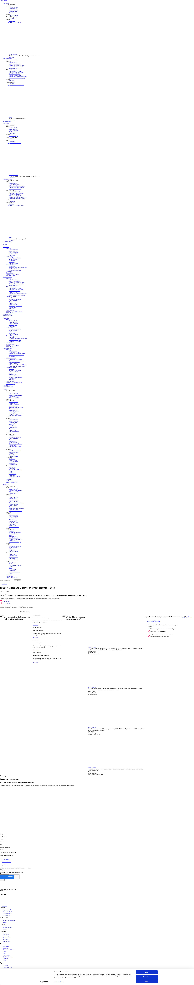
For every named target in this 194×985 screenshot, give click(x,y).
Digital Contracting (13, 252)
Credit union (24, 612)
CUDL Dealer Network (14, 281)
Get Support (9, 271)
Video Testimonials (13, 259)
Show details (57, 982)
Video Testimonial (13, 54)
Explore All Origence (8, 315)
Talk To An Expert (10, 275)
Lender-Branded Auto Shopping (17, 295)
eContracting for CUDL (15, 285)
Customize (146, 976)
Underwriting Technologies (15, 288)
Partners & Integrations (11, 264)
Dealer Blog (12, 262)
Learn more (35, 625)
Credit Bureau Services (14, 291)
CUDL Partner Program (15, 268)
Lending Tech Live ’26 (11, 482)
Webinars (11, 297)
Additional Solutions (11, 287)
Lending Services (13, 292)
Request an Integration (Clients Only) (18, 267)
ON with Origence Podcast (15, 306)
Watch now (12, 57)
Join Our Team (9, 480)
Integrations (12, 266)
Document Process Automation (16, 283)
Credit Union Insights (11, 296)
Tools (10, 117)
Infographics (12, 260)
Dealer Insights (9, 256)
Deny (146, 981)
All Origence (6, 389)
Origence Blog (12, 307)
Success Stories (12, 303)
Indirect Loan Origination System (17, 282)
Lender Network (13, 251)
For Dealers (6, 3)
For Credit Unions (7, 58)
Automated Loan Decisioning (16, 289)
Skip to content (3, 0)
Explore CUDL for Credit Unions (14, 311)
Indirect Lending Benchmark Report (17, 293)
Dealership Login (7, 121)
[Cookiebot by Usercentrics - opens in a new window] (44, 982)
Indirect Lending (13, 279)
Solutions (8, 248)
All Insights (12, 308)
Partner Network (10, 310)
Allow (146, 972)
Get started (11, 119)
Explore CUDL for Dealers (12, 274)
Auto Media (12, 255)
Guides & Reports (13, 300)
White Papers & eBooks (15, 258)
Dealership (8, 612)
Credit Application (13, 249)
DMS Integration (13, 253)
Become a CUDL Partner (15, 270)
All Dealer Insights (13, 263)
